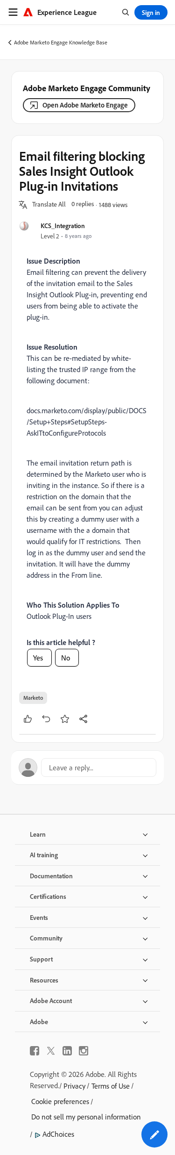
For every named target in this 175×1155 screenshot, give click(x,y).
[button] (49, 204)
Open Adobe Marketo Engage (85, 104)
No (65, 657)
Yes (38, 657)
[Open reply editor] (87, 767)
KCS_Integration (63, 226)
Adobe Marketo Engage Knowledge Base (60, 42)
